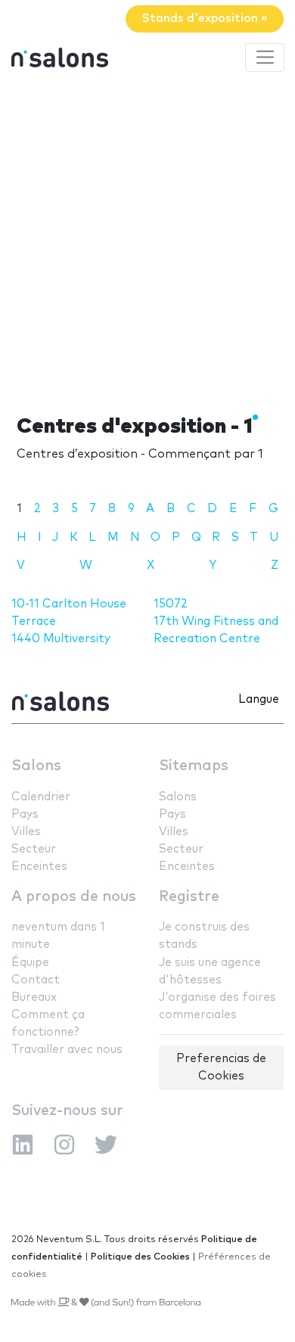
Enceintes (39, 866)
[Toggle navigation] (264, 57)
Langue (258, 699)
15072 (171, 604)
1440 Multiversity (60, 639)
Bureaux (34, 997)
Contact (35, 980)
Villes (26, 831)
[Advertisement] (147, 240)
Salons (36, 766)
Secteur (33, 849)
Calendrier (40, 797)
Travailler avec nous (67, 1049)
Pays (25, 814)
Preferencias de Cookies (221, 1067)
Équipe (30, 962)
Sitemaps (193, 766)
